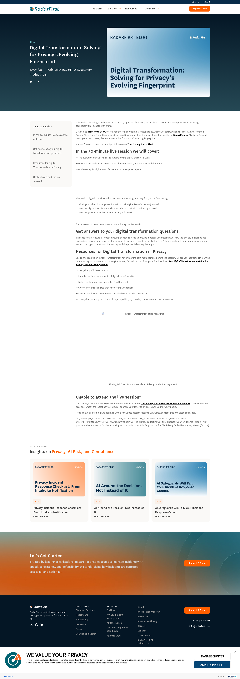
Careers (142, 626)
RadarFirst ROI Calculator (145, 642)
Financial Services (85, 610)
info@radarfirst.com (199, 626)
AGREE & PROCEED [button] (212, 665)
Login (197, 2)
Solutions (112, 8)
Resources (131, 8)
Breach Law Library (147, 621)
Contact (142, 630)
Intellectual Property (149, 611)
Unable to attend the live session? (46, 179)
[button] (235, 651)
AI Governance (114, 622)
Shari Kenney (181, 135)
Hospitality (82, 619)
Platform (97, 8)
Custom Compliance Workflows (117, 629)
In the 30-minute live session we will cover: (50, 137)
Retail (79, 629)
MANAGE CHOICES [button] (212, 656)
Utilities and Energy (86, 633)
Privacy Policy (8, 676)
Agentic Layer (114, 635)
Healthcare (82, 614)
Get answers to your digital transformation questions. (48, 151)
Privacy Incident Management (115, 616)
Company (150, 8)
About (141, 607)
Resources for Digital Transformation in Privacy (47, 165)
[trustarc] (232, 676)
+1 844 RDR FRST (201, 620)
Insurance (81, 624)
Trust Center (144, 635)
